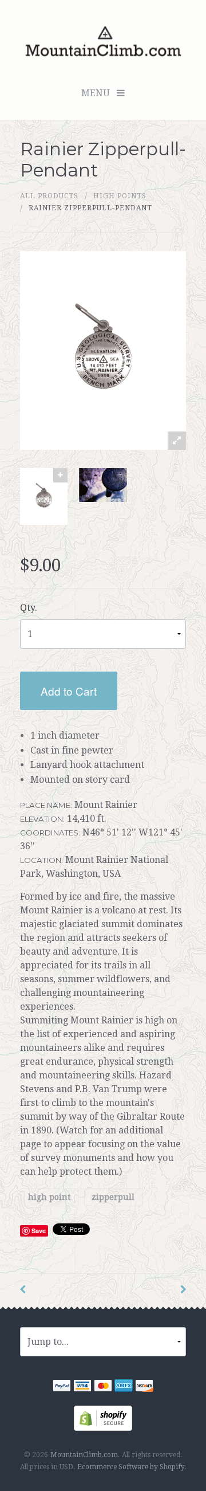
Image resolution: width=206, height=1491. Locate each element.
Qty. (28, 607)
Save (38, 1230)
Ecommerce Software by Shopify (130, 1467)
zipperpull (113, 1197)
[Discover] (144, 1387)
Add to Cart (69, 691)
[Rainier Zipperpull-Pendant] (44, 496)
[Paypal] (62, 1387)
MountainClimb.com (84, 1455)
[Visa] (82, 1387)
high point (49, 1197)
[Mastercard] (103, 1387)
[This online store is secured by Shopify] (103, 1417)
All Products (49, 196)
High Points (119, 196)
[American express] (123, 1387)
